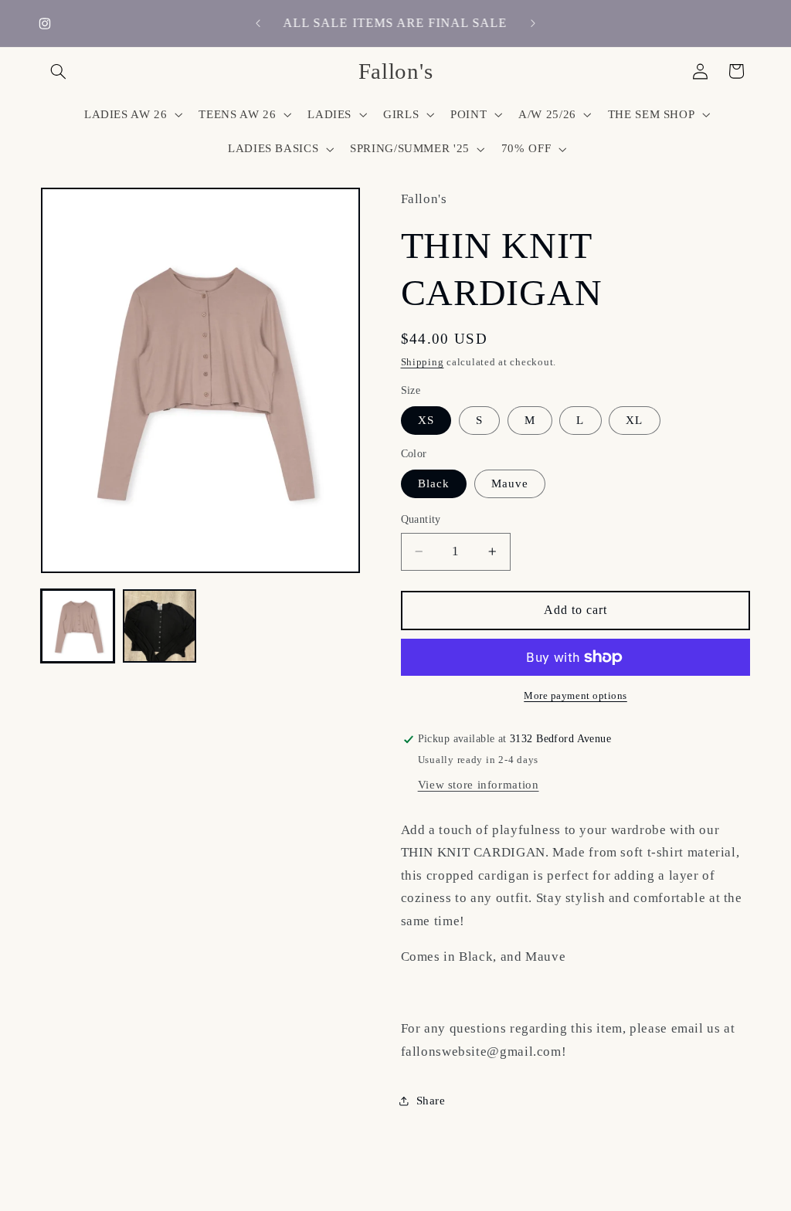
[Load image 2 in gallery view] (160, 626)
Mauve (509, 483)
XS (426, 420)
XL (634, 420)
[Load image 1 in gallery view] (78, 626)
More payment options (575, 695)
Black (434, 483)
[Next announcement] (533, 23)
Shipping (422, 362)
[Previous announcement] (258, 23)
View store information (478, 784)
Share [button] (431, 1100)
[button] (58, 71)
